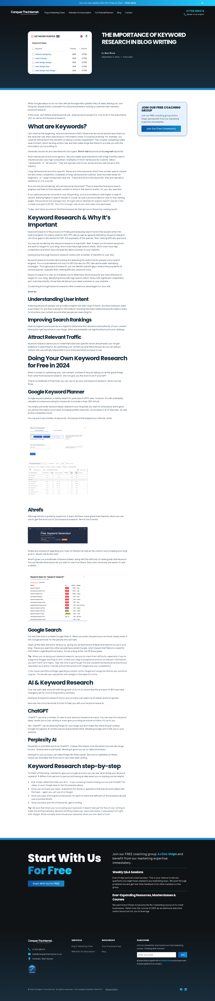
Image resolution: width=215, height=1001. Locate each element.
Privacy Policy (112, 989)
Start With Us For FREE (46, 883)
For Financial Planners (104, 12)
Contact (128, 12)
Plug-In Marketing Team (55, 12)
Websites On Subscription (80, 12)
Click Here (130, 2)
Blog (119, 12)
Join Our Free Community (161, 128)
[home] (25, 13)
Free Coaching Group (111, 946)
